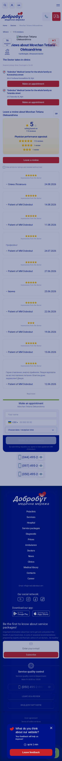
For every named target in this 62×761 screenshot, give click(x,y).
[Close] (51, 728)
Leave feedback (31, 752)
